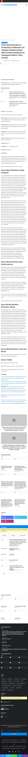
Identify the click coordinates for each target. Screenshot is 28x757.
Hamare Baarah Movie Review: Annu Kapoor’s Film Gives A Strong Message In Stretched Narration (20, 502)
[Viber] (25, 755)
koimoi (7, 39)
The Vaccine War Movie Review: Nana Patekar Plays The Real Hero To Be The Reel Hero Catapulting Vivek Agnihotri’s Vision (14, 378)
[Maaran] (7, 613)
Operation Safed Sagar (20, 606)
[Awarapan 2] (7, 601)
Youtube (23, 395)
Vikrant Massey (10, 689)
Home (3, 39)
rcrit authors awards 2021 (17, 685)
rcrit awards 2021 (5, 687)
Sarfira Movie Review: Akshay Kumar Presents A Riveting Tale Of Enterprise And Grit (21, 468)
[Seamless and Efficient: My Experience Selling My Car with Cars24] (5, 567)
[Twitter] (12, 751)
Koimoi (24, 403)
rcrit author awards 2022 (21, 683)
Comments (22, 535)
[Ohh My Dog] (21, 613)
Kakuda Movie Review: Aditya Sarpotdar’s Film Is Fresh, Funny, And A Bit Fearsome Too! (18, 103)
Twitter (18, 395)
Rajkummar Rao (12, 683)
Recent (13, 535)
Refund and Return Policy (20, 746)
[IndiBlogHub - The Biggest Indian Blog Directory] (5, 701)
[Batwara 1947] (5, 659)
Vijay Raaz (4, 689)
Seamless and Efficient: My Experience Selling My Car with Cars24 (17, 567)
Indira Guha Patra (14, 560)
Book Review (4, 681)
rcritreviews (12, 687)
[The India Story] (14, 669)
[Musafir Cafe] (5, 669)
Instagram (13, 395)
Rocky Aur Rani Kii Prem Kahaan (8, 232)
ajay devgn (4, 678)
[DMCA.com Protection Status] (5, 709)
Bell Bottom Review (14, 548)
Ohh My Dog (18, 618)
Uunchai (18, 184)
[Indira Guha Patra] (5, 561)
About (7, 746)
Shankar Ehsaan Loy (21, 337)
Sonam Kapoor (20, 192)
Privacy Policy (12, 746)
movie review (16, 681)
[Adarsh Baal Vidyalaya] (23, 669)
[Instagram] (18, 751)
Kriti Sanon (10, 681)
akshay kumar (10, 678)
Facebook (8, 395)
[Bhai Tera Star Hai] (23, 664)
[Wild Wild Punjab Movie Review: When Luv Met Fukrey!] (7, 461)
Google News (4, 396)
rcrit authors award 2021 (6, 685)
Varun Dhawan (18, 687)
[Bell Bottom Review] (5, 550)
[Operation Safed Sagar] (21, 601)
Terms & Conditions (6, 748)
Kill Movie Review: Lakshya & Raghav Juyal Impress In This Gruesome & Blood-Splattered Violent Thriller (7, 483)
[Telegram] (19, 755)
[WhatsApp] (14, 755)
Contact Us (23, 748)
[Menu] (1, 5)
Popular (4, 535)
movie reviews (12, 39)
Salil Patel (12, 554)
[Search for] (26, 5)
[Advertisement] (14, 23)
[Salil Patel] (5, 556)
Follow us (3, 693)
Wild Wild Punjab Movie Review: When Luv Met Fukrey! (6, 467)
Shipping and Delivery (15, 748)
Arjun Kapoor (23, 678)
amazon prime (17, 678)
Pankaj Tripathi (4, 683)
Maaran (3, 618)
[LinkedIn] (15, 751)
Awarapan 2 (4, 606)
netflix (22, 681)
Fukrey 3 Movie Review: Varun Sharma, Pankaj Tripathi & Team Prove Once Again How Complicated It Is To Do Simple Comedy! (13, 383)
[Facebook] (9, 751)
